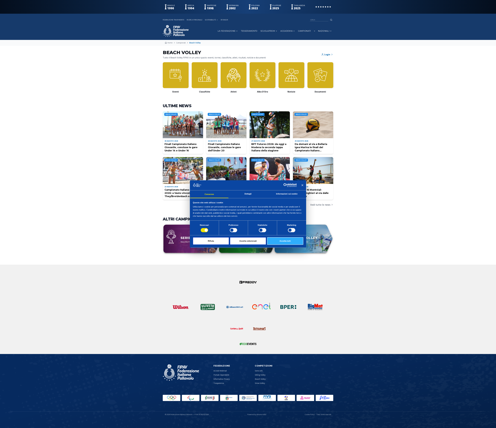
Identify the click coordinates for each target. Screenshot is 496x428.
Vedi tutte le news (320, 204)
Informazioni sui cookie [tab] (286, 194)
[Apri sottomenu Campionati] (314, 31)
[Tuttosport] (259, 328)
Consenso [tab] (209, 194)
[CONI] (229, 398)
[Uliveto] (207, 307)
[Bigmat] (315, 307)
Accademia (286, 31)
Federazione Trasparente (173, 20)
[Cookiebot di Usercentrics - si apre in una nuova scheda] (285, 185)
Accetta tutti (285, 241)
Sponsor (224, 20)
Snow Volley (260, 383)
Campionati (304, 31)
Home (170, 42)
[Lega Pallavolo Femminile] (305, 398)
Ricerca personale (194, 20)
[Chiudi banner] (302, 185)
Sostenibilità (210, 20)
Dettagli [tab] (248, 194)
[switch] (233, 230)
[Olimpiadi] (171, 398)
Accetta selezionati (248, 241)
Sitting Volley (260, 375)
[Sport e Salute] (210, 398)
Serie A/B (259, 370)
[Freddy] (248, 282)
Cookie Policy (310, 415)
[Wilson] (181, 307)
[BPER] (288, 307)
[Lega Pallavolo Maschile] (324, 398)
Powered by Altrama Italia (256, 414)
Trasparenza (219, 383)
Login (327, 54)
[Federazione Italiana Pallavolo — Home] (176, 31)
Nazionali (323, 31)
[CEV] (286, 398)
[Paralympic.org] (190, 398)
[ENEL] (261, 307)
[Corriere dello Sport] (236, 328)
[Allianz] (234, 307)
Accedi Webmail (220, 370)
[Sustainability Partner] (248, 344)
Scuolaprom (268, 31)
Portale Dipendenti (221, 375)
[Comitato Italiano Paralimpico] (248, 398)
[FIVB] (267, 398)
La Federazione (227, 31)
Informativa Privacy (222, 379)
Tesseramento (249, 31)
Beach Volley (260, 379)
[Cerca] (331, 20)
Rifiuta (211, 241)
